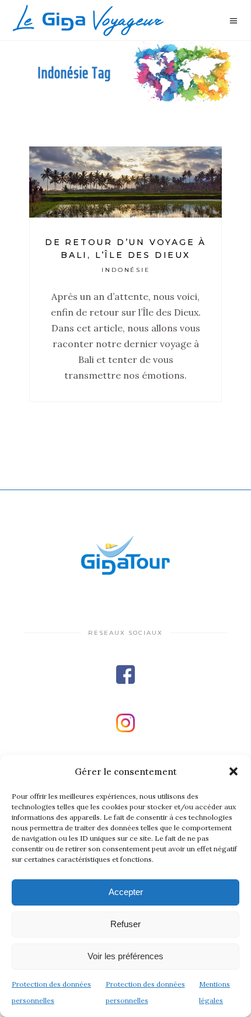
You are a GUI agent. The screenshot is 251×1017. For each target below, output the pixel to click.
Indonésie (126, 270)
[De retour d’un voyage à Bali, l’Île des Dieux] (125, 182)
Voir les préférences (125, 956)
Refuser (125, 924)
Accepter (126, 892)
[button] (233, 771)
